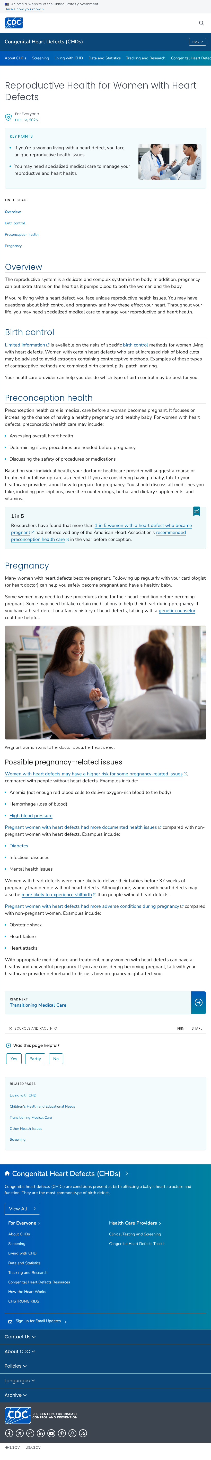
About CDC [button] (18, 1351)
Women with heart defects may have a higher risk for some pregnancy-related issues (94, 774)
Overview (13, 212)
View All (18, 1209)
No (56, 1059)
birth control (135, 345)
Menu (195, 41)
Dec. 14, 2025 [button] (26, 120)
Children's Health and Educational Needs (42, 1106)
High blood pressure (31, 815)
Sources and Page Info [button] (35, 1028)
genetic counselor (177, 610)
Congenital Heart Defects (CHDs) (44, 41)
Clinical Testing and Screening (135, 1234)
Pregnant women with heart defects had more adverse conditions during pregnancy (92, 906)
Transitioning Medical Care (31, 1117)
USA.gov (33, 1447)
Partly (35, 1059)
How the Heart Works (27, 1291)
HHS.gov (12, 1447)
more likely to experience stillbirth (57, 894)
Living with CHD (69, 58)
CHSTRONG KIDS (23, 1301)
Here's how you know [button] (23, 9)
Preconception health (22, 234)
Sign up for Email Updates (38, 1320)
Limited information (25, 345)
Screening (40, 58)
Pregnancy (13, 246)
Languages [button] (18, 1380)
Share (197, 1028)
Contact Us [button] (18, 1336)
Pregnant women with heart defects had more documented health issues (81, 827)
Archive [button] (14, 1395)
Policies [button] (14, 1366)
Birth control (15, 223)
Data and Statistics (105, 58)
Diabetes (19, 846)
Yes (14, 1059)
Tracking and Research (145, 58)
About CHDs (15, 58)
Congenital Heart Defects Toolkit (137, 1243)
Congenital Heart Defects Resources (39, 1282)
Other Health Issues (26, 1128)
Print (181, 1028)
